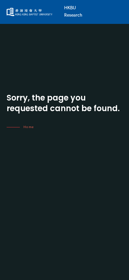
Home (28, 127)
